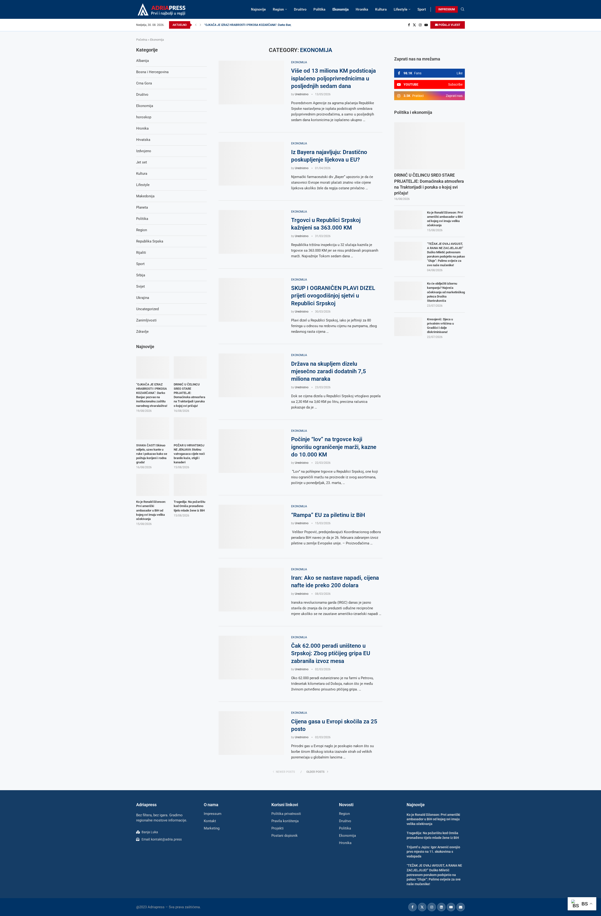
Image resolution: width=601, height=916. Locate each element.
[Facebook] (409, 25)
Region (278, 9)
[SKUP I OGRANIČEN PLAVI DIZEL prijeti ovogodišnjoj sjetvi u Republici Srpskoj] (251, 300)
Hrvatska (143, 140)
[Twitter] (414, 25)
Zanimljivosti (146, 320)
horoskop (143, 117)
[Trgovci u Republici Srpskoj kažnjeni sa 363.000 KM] (251, 232)
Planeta (142, 207)
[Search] (462, 9)
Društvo (300, 9)
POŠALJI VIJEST (449, 25)
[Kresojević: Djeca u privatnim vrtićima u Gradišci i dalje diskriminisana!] (408, 326)
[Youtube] (426, 25)
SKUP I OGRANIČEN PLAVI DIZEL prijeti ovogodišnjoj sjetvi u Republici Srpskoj (333, 296)
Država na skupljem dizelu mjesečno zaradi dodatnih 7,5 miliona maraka (328, 371)
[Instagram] (420, 25)
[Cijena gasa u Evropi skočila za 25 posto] (251, 733)
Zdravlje (142, 331)
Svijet (140, 286)
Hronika (362, 9)
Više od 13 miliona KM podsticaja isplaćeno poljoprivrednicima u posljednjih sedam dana (333, 78)
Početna (141, 39)
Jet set (141, 162)
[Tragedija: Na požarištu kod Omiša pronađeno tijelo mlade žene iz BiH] (190, 485)
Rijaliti (141, 252)
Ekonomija (340, 9)
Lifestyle (400, 9)
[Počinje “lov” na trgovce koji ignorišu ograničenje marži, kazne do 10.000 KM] (251, 451)
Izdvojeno (143, 151)
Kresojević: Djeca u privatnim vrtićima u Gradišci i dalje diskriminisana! (440, 325)
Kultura (381, 9)
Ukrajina (142, 298)
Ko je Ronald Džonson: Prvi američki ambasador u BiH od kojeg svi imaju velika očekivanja (445, 219)
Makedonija (145, 196)
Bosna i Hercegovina (152, 72)
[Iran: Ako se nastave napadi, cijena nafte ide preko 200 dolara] (251, 589)
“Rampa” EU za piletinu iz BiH (328, 515)
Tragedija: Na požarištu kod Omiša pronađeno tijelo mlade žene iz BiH (189, 506)
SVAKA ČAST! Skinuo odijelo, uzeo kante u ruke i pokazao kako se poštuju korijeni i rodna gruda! (151, 454)
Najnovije (258, 9)
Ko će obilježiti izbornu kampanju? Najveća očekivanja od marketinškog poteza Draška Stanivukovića (446, 292)
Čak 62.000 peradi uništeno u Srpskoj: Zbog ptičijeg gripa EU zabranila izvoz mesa (330, 653)
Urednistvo (301, 94)
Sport (421, 9)
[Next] (200, 25)
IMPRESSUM (446, 9)
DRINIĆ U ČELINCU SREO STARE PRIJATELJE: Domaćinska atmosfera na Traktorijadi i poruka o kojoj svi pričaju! (429, 184)
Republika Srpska (149, 241)
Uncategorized (147, 309)
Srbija (140, 275)
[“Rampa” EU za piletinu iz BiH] (251, 526)
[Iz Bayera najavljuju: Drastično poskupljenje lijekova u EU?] (251, 164)
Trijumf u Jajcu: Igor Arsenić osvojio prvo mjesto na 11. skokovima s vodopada (433, 851)
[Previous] (196, 25)
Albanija (142, 61)
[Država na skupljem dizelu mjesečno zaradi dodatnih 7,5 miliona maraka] (251, 375)
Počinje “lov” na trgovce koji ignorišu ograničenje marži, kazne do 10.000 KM (333, 447)
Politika (319, 9)
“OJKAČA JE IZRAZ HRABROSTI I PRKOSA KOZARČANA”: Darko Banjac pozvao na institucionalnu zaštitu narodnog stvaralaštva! (151, 395)
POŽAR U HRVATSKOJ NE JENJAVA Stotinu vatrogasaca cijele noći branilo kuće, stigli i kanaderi (189, 454)
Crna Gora (144, 83)
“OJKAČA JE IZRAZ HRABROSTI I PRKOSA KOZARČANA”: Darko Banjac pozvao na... (257, 25)
